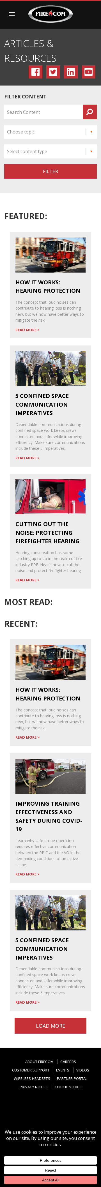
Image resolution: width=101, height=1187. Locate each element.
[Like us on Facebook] (16, 1109)
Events (63, 1070)
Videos (82, 1070)
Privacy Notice (34, 1086)
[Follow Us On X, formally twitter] (62, 1107)
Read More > (27, 329)
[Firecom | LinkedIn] (84, 1107)
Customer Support (30, 1070)
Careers (68, 1061)
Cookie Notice (68, 1086)
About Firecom (39, 1061)
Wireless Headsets (32, 1078)
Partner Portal (72, 1078)
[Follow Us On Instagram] (39, 1109)
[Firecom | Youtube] (50, 1118)
